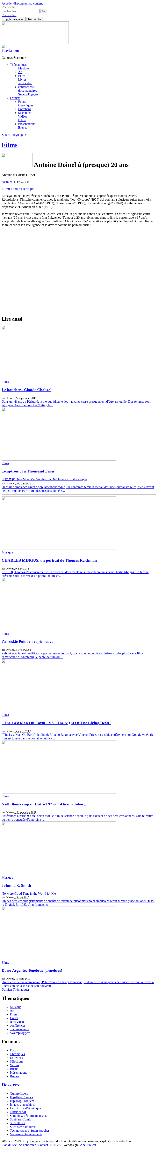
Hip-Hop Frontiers (22, 1101)
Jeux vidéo (25, 83)
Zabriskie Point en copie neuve (27, 641)
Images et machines (22, 1104)
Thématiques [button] (18, 64)
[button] (9, 15)
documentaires (27, 90)
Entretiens (24, 109)
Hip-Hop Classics (21, 1097)
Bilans (22, 120)
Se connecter (27, 1145)
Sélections (24, 112)
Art (20, 72)
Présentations (26, 124)
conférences (26, 87)
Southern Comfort (21, 1119)
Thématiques (21, 989)
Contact (43, 1145)
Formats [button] (15, 98)
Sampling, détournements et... (29, 1115)
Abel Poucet (88, 1145)
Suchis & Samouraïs (23, 1127)
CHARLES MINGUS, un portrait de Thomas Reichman (49, 560)
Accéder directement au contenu (22, 3)
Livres (22, 79)
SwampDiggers (28, 94)
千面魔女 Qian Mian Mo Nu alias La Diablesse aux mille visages (44, 479)
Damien (7, 989)
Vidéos (22, 116)
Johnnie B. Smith (16, 885)
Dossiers (10, 1084)
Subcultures (17, 1123)
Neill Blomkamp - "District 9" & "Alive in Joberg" (45, 804)
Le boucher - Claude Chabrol (26, 390)
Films (21, 75)
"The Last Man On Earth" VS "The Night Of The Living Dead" (56, 723)
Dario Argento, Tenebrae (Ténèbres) (32, 970)
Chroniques (25, 105)
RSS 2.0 (55, 1145)
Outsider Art (18, 1112)
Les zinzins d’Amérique (25, 1108)
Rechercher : (10, 7)
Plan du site (9, 1145)
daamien (7, 182)
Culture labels (19, 1093)
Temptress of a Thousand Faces (28, 471)
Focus (22, 101)
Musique (23, 68)
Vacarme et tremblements (26, 1134)
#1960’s (7, 189)
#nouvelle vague (23, 189)
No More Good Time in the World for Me (29, 893)
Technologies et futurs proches (29, 1130)
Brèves (22, 127)
